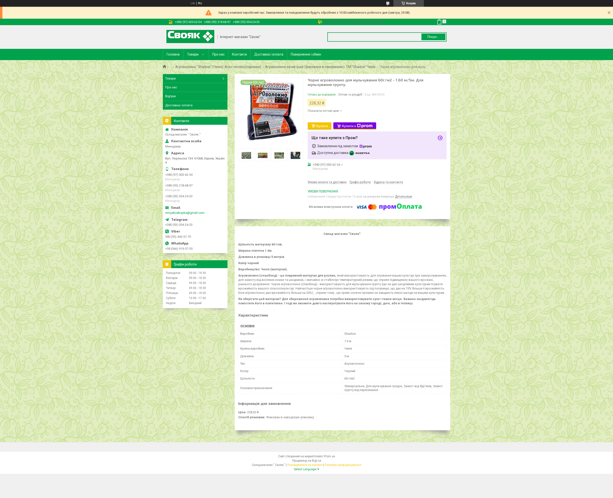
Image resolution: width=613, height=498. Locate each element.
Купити (322, 126)
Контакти (239, 54)
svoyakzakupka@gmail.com (184, 213)
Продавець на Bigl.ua (306, 460)
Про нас (218, 54)
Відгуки (170, 96)
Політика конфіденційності (343, 465)
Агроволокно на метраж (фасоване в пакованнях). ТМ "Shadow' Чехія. (320, 67)
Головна (173, 54)
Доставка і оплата (268, 54)
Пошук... (433, 37)
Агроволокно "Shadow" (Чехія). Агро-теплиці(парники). (218, 67)
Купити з (349, 126)
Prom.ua (329, 456)
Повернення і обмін (306, 54)
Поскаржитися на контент (305, 465)
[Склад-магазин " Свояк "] (190, 37)
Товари (193, 54)
